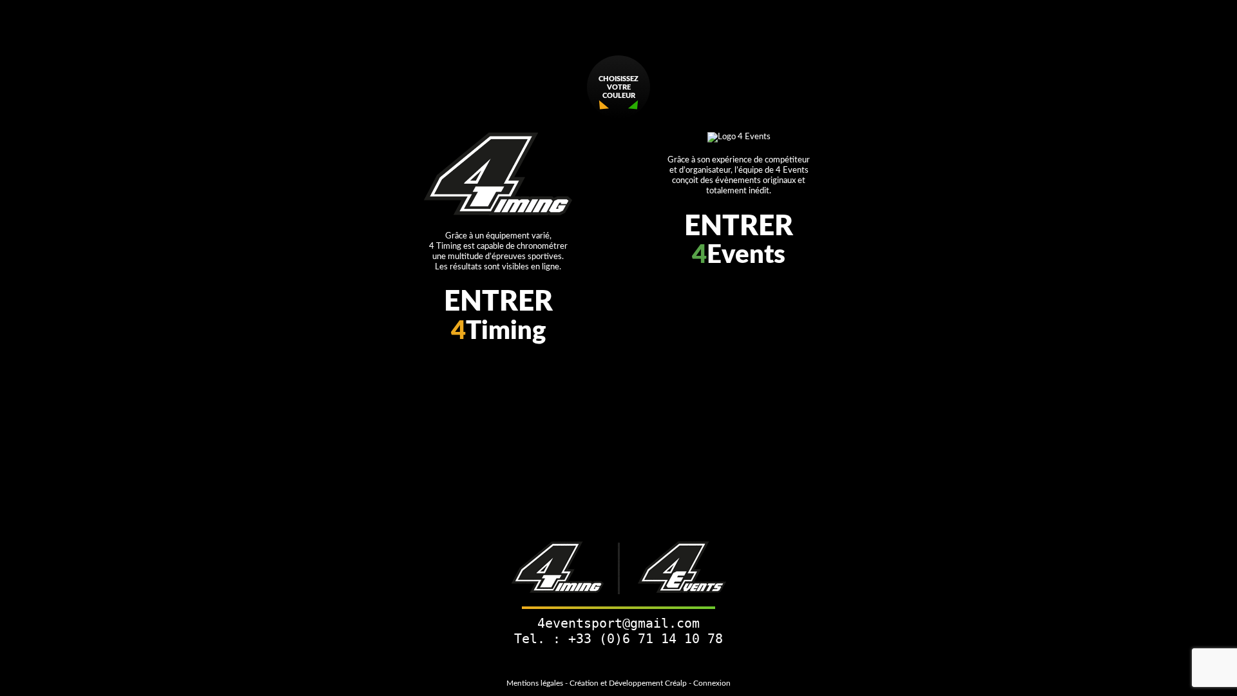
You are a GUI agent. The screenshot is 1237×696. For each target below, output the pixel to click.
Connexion (712, 683)
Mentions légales (534, 683)
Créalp (676, 683)
